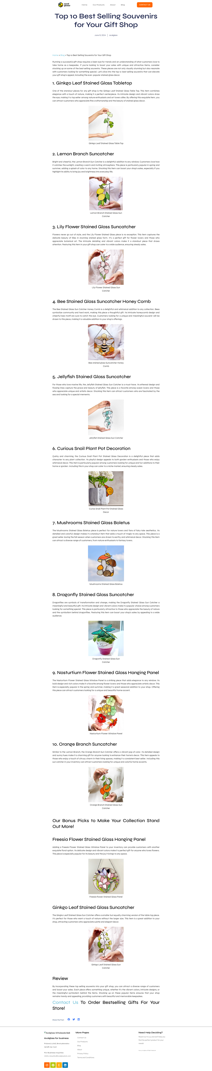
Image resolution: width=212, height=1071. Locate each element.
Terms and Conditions (85, 1057)
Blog (123, 5)
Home (84, 5)
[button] (69, 1019)
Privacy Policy (82, 1053)
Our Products (98, 5)
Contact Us (65, 1002)
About (112, 5)
